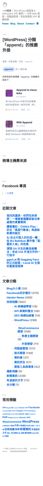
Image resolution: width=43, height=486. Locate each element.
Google (19, 411)
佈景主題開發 (30, 336)
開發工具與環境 (24, 366)
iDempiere (32, 411)
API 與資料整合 (23, 311)
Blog (12, 23)
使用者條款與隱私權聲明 (18, 451)
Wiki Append (24, 122)
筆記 (19, 433)
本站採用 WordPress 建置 (18, 448)
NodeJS (32, 414)
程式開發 (19, 353)
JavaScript (6, 414)
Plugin (10, 417)
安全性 (28, 426)
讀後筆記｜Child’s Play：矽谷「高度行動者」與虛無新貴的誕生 (23, 230)
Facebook (34, 407)
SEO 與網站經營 (24, 315)
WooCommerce (12, 421)
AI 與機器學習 (23, 306)
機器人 (9, 433)
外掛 (17, 425)
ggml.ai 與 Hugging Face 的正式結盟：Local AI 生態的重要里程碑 (23, 263)
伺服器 (12, 426)
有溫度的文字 (15, 380)
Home (5, 23)
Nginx (27, 414)
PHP (5, 417)
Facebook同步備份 (19, 293)
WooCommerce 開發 (28, 329)
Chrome (15, 408)
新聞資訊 (12, 375)
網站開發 (28, 433)
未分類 (11, 384)
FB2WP (14, 411)
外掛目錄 (12, 61)
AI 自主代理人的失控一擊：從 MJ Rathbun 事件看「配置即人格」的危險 (23, 241)
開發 (7, 436)
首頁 (4, 61)
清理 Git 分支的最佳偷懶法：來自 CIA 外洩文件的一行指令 (23, 252)
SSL (17, 417)
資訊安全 (19, 362)
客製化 (33, 426)
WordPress (21, 320)
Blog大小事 (14, 288)
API (4, 407)
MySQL (22, 414)
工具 (36, 426)
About (20, 23)
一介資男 (6, 10)
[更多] (37, 23)
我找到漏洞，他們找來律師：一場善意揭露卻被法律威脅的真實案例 (23, 219)
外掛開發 (27, 343)
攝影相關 (12, 371)
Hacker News (15, 297)
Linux (13, 414)
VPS (28, 417)
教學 (17, 429)
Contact (30, 23)
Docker (22, 408)
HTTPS (25, 411)
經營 (22, 433)
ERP (26, 408)
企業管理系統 (6, 426)
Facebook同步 (6, 411)
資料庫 (18, 357)
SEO (14, 417)
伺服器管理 (21, 348)
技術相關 (12, 302)
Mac (16, 414)
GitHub (4, 451)
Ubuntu (22, 417)
